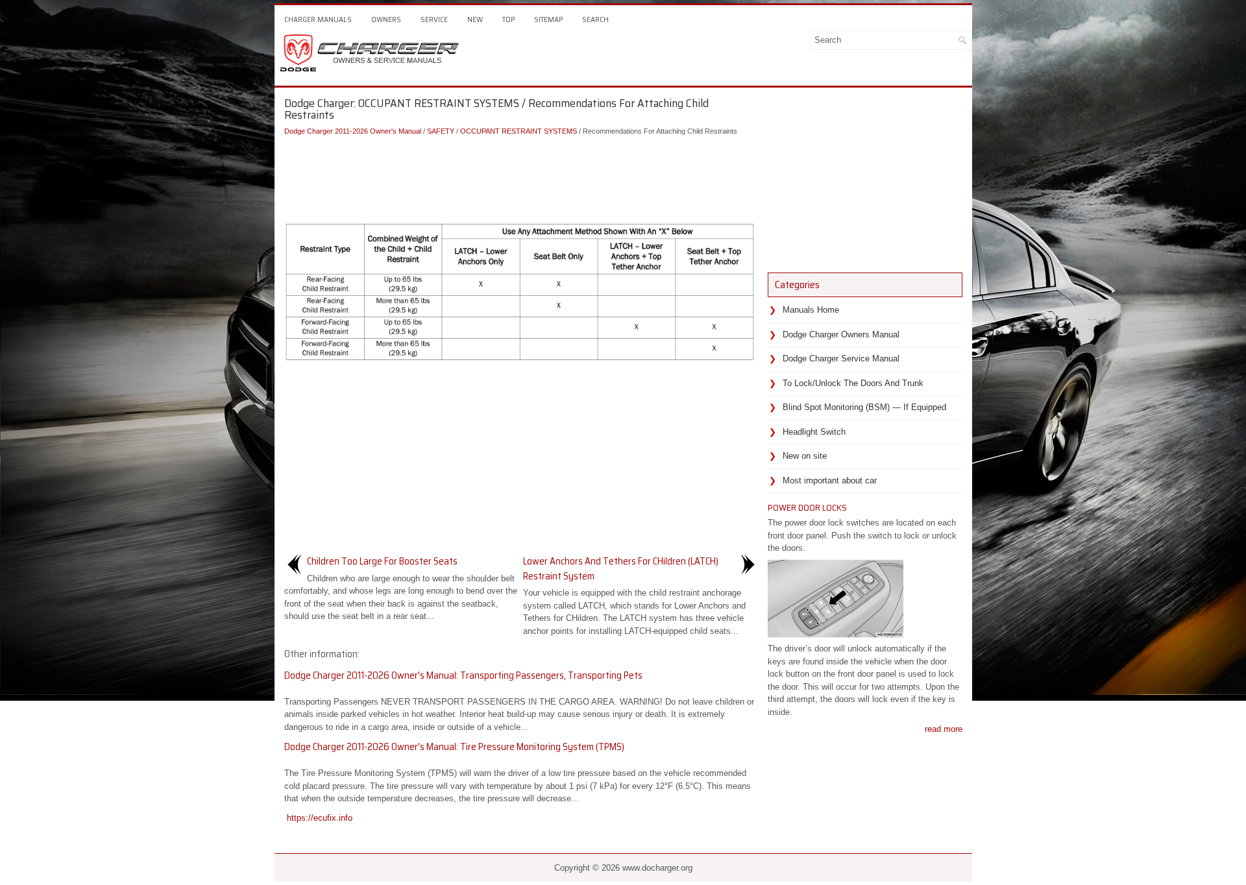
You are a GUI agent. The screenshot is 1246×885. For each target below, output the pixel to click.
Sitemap (548, 19)
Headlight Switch (814, 432)
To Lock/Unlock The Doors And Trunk (853, 383)
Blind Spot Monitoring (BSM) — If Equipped (864, 407)
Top (508, 19)
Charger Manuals (318, 19)
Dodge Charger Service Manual (841, 358)
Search (595, 19)
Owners (386, 19)
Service (434, 19)
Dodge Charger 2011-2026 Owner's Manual (352, 131)
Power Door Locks (807, 507)
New (475, 19)
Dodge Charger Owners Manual (841, 334)
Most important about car (830, 480)
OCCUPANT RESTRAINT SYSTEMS (518, 131)
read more (943, 729)
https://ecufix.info (319, 818)
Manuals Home (811, 310)
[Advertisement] (521, 176)
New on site (805, 456)
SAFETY (440, 131)
